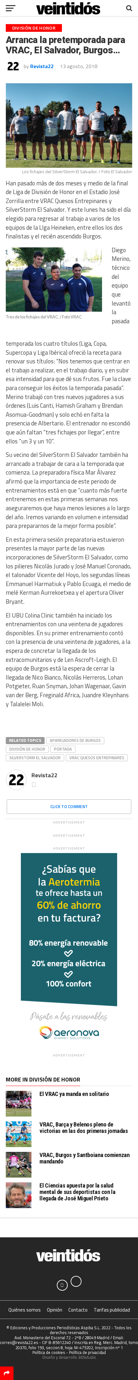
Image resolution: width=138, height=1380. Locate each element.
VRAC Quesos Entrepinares (96, 757)
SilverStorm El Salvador (35, 757)
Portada (63, 749)
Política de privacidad (87, 1352)
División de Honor (27, 749)
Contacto (78, 1309)
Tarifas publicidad (112, 1309)
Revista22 (42, 66)
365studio (87, 1357)
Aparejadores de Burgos (75, 740)
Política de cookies (48, 1352)
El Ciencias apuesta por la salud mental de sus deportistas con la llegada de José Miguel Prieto (77, 1192)
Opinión (54, 1309)
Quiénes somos (24, 1309)
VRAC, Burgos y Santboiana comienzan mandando (84, 1158)
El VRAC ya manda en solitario (74, 1094)
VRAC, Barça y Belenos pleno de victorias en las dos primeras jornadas (83, 1127)
